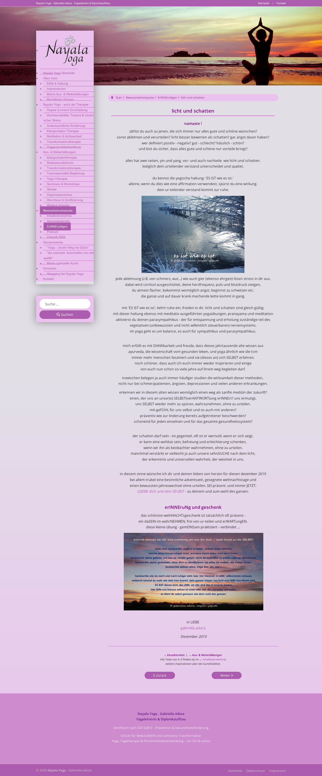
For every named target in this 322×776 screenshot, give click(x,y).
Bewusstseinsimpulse (140, 97)
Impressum (277, 771)
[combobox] (64, 304)
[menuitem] (68, 50)
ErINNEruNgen (167, 97)
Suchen (66, 314)
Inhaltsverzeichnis (214, 659)
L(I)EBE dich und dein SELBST (160, 491)
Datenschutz (255, 771)
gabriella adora (192, 628)
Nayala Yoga (57, 770)
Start (119, 97)
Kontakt (281, 3)
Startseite (263, 3)
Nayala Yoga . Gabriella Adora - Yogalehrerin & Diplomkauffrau (73, 3)
